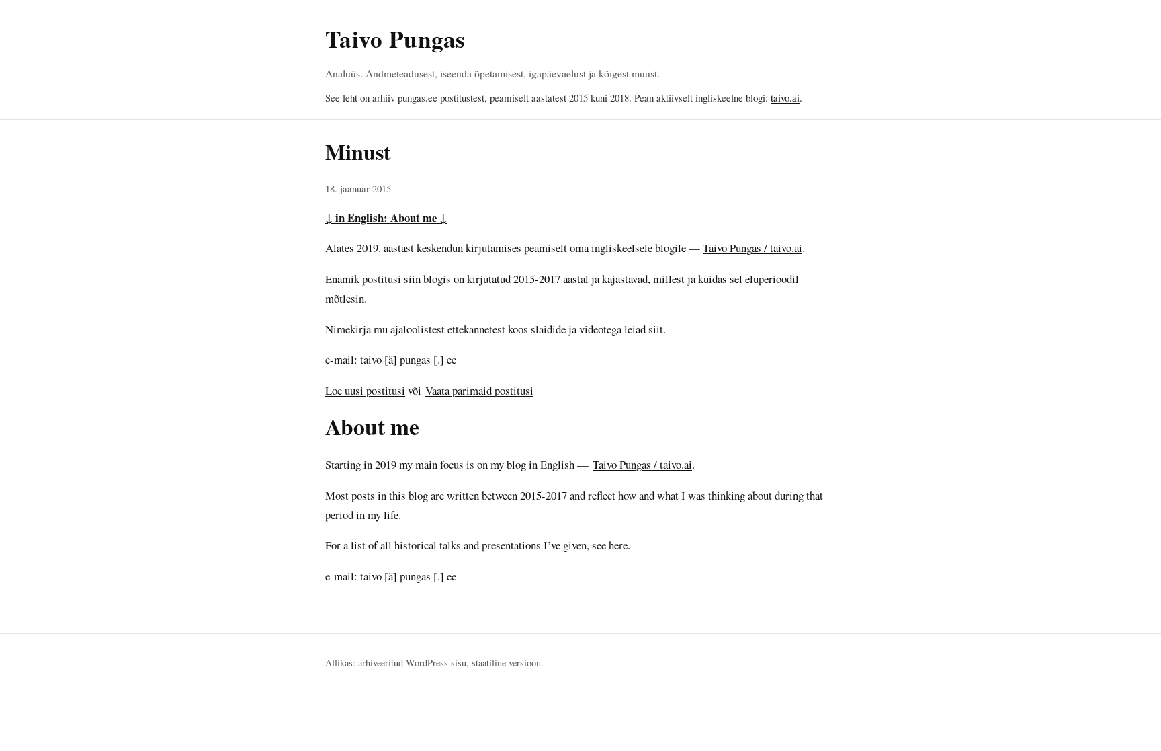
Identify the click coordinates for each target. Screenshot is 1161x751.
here (618, 545)
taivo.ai (785, 97)
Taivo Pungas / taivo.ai (752, 247)
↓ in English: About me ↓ (386, 217)
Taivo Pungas (395, 39)
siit (655, 329)
